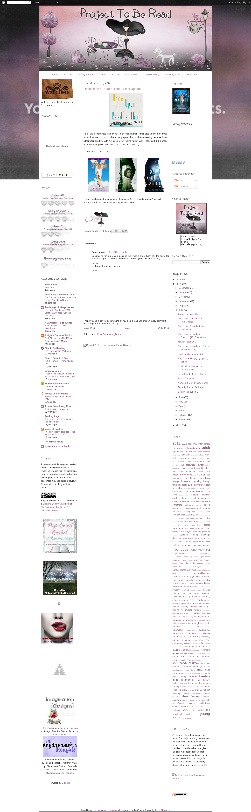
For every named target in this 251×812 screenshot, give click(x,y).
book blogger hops (194, 478)
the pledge (192, 687)
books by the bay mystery (193, 485)
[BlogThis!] (116, 231)
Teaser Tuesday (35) (188, 314)
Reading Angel (52, 416)
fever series (204, 546)
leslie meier (178, 596)
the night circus (179, 687)
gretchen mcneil (202, 560)
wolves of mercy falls (196, 710)
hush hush (192, 570)
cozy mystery (192, 515)
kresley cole (196, 590)
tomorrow (182, 690)
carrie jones (205, 488)
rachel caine (204, 643)
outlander (191, 630)
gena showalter (204, 553)
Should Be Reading (55, 348)
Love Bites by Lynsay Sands (192, 374)
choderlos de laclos (200, 501)
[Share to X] (119, 231)
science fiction (179, 660)
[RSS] (174, 163)
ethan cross (177, 541)
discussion (177, 531)
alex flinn (192, 451)
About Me (68, 74)
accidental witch (195, 444)
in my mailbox (198, 573)
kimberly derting (180, 590)
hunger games (179, 570)
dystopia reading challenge (195, 535)
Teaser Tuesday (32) (188, 378)
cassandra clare (180, 491)
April (181, 406)
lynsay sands (196, 600)
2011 (179, 425)
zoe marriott (186, 719)
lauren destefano (201, 593)
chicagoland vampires (199, 498)
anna (193, 458)
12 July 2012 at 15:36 (116, 252)
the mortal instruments (199, 683)
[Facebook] (184, 163)
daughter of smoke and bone (186, 525)
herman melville (189, 567)
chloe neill (185, 501)
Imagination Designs (68, 728)
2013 (179, 279)
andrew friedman (197, 455)
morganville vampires (182, 620)
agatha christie (179, 451)
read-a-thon (203, 646)
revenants (205, 650)
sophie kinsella (204, 667)
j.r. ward (185, 576)
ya (197, 714)
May (181, 401)
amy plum (186, 455)
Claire (98, 231)
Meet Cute (49, 287)
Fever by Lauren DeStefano (191, 387)
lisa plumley (191, 596)
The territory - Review (54, 386)
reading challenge (181, 650)
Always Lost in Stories (56, 393)
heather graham (203, 563)
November (184, 292)
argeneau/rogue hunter (192, 465)
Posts (180, 180)
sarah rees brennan (199, 656)
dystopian (177, 538)
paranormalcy (204, 637)
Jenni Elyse (51, 284)
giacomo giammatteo (200, 557)
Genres (102, 74)
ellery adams (188, 538)
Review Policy (152, 74)
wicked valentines (199, 703)
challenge (195, 495)
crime (202, 515)
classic (207, 505)
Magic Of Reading (54, 429)
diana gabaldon (190, 528)
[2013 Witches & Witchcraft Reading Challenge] (60, 594)
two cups (206, 693)
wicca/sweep (178, 703)
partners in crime (181, 640)
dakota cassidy (203, 518)
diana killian (204, 528)
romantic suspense (202, 653)
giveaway (176, 560)
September (184, 301)
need (202, 623)
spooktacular (177, 670)
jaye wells (195, 576)
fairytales (206, 541)
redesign (195, 650)
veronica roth (204, 700)
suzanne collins (179, 673)
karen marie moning (192, 583)
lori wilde (201, 597)
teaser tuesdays (199, 676)
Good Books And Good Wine (60, 294)
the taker (200, 687)
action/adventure (193, 448)
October (183, 297)
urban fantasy (190, 696)
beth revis (198, 471)
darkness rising (191, 521)
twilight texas (197, 693)
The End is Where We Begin (58, 351)
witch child (193, 707)
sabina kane (179, 656)
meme (197, 613)
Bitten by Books (53, 371)
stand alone (203, 670)
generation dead (180, 557)
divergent (187, 531)
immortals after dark (180, 573)
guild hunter (190, 563)
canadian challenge (191, 488)
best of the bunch (182, 471)
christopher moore (193, 505)
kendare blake (191, 587)
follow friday (197, 550)
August (182, 305)
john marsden (186, 580)
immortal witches (203, 570)
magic (199, 603)
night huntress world (190, 627)
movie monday (200, 620)
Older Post (163, 328)
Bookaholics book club (57, 383)
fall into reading (181, 545)
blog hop (196, 475)
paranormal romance (185, 636)
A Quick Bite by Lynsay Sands (193, 383)
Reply (94, 270)
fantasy (195, 546)
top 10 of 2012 (195, 690)
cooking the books (193, 512)
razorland (189, 647)
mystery (183, 623)
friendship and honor (188, 553)
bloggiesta (177, 478)
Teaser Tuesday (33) (188, 341)
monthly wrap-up (202, 616)
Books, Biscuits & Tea (56, 358)
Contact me (191, 74)
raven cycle (177, 647)
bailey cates (187, 468)
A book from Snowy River (58, 406)
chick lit (176, 501)
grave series (188, 560)
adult (206, 447)
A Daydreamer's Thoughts (58, 322)
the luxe (183, 683)
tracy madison (186, 693)
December (184, 288)
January (183, 419)
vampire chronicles (189, 700)
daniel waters (177, 521)
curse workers (190, 518)
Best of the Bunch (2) (188, 392)
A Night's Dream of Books (58, 335)
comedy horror (178, 508)
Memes (115, 74)
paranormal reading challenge (191, 633)
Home (55, 74)
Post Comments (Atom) (109, 334)
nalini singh (194, 623)
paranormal (204, 630)
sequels (190, 660)
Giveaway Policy (172, 74)
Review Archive (132, 74)
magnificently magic (200, 607)
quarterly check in (191, 643)
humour (207, 567)
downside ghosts (200, 532)
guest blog (177, 563)
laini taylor (186, 593)
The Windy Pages (54, 441)
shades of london (202, 660)
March (182, 410)
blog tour (205, 475)
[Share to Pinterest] (126, 231)
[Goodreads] (181, 163)
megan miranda (186, 613)
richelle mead (186, 653)
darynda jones (204, 521)
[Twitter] (177, 163)
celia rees (183, 495)
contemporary (190, 508)
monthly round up (186, 617)
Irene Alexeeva (59, 734)
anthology (176, 465)
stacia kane (190, 670)
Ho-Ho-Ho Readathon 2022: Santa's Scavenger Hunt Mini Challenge (58, 313)
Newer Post (89, 328)
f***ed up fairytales (192, 541)
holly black (199, 567)
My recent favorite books (58, 446)
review (175, 653)
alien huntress (204, 452)
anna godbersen (203, 458)
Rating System (86, 74)
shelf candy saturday (185, 663)
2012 (179, 284)
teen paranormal (183, 679)
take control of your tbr (197, 673)
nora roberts (205, 627)
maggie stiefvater (188, 603)
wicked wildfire (180, 706)
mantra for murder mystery (186, 610)
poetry (194, 640)
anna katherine (179, 461)
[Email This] (113, 231)
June (181, 397)
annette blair (203, 461)
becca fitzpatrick (202, 468)
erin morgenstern (202, 538)
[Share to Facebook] (122, 231)
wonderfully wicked (182, 714)
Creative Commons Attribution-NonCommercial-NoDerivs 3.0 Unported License (57, 507)
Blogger (65, 783)
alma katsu (176, 455)
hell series (177, 567)
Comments (182, 186)
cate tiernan (196, 491)
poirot (201, 640)
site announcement (189, 667)
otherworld (177, 630)
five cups (180, 549)
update (175, 697)
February (183, 415)
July (181, 310)
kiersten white (204, 587)
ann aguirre (184, 458)
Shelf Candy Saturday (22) (191, 354)
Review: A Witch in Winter (56, 409)
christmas (177, 505)
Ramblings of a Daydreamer (59, 307)
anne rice (191, 461)
